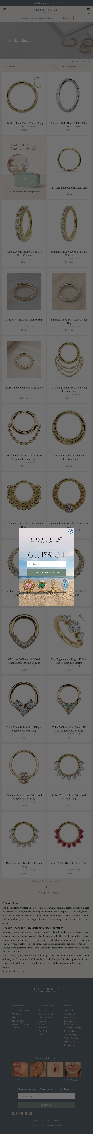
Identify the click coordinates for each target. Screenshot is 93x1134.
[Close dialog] (71, 531)
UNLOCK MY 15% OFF (46, 572)
